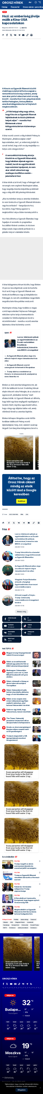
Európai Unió (15, 925)
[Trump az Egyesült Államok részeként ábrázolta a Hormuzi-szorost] (7, 875)
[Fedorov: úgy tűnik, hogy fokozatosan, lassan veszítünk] (37, 712)
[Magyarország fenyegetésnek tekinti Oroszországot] (37, 655)
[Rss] (31, 984)
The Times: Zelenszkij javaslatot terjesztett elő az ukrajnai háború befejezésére (18, 720)
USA (27, 514)
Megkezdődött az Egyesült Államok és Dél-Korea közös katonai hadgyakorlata (25, 912)
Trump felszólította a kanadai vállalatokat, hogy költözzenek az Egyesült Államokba (27, 554)
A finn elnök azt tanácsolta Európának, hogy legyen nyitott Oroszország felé (26, 900)
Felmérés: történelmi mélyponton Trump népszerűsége (22, 889)
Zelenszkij (25, 925)
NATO (5, 927)
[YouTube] (11, 984)
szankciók (30, 922)
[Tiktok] (31, 626)
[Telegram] (31, 633)
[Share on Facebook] (7, 35)
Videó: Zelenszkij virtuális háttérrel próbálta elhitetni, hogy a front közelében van (17, 692)
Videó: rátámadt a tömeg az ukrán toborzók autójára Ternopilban (17, 683)
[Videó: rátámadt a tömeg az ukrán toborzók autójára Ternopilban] (37, 683)
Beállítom (21, 501)
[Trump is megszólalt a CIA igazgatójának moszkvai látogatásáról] (37, 738)
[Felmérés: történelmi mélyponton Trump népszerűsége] (7, 887)
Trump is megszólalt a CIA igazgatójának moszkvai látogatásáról (16, 738)
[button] (26, 2)
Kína (22, 514)
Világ (4, 12)
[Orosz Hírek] (12, 2)
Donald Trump (34, 925)
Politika (17, 861)
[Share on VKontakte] (15, 35)
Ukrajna (5, 922)
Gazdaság (6, 925)
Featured (33, 919)
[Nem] (40, 1088)
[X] (31, 619)
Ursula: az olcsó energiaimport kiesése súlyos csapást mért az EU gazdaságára (18, 729)
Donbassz (12, 927)
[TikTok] (19, 984)
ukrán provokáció (23, 927)
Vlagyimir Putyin (20, 922)
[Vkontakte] (11, 633)
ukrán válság (24, 919)
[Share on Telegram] (19, 35)
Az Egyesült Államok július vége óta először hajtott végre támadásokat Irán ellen (21, 358)
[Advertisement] (21, 62)
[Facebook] (11, 619)
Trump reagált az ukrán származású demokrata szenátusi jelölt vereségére (25, 866)
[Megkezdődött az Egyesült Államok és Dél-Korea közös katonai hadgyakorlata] (7, 910)
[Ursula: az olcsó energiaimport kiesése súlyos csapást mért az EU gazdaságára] (37, 729)
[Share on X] (11, 35)
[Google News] (15, 984)
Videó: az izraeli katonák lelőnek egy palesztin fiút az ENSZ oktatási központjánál (17, 664)
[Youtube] (11, 626)
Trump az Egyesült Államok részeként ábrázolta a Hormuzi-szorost (27, 877)
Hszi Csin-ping (13, 514)
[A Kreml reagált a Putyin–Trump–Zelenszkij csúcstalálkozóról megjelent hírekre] (7, 600)
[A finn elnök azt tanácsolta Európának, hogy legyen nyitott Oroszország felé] (7, 898)
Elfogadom (21, 1090)
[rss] (11, 639)
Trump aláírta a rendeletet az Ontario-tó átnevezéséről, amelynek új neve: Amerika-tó (21, 374)
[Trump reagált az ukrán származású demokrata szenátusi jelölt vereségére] (7, 864)
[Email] (23, 35)
